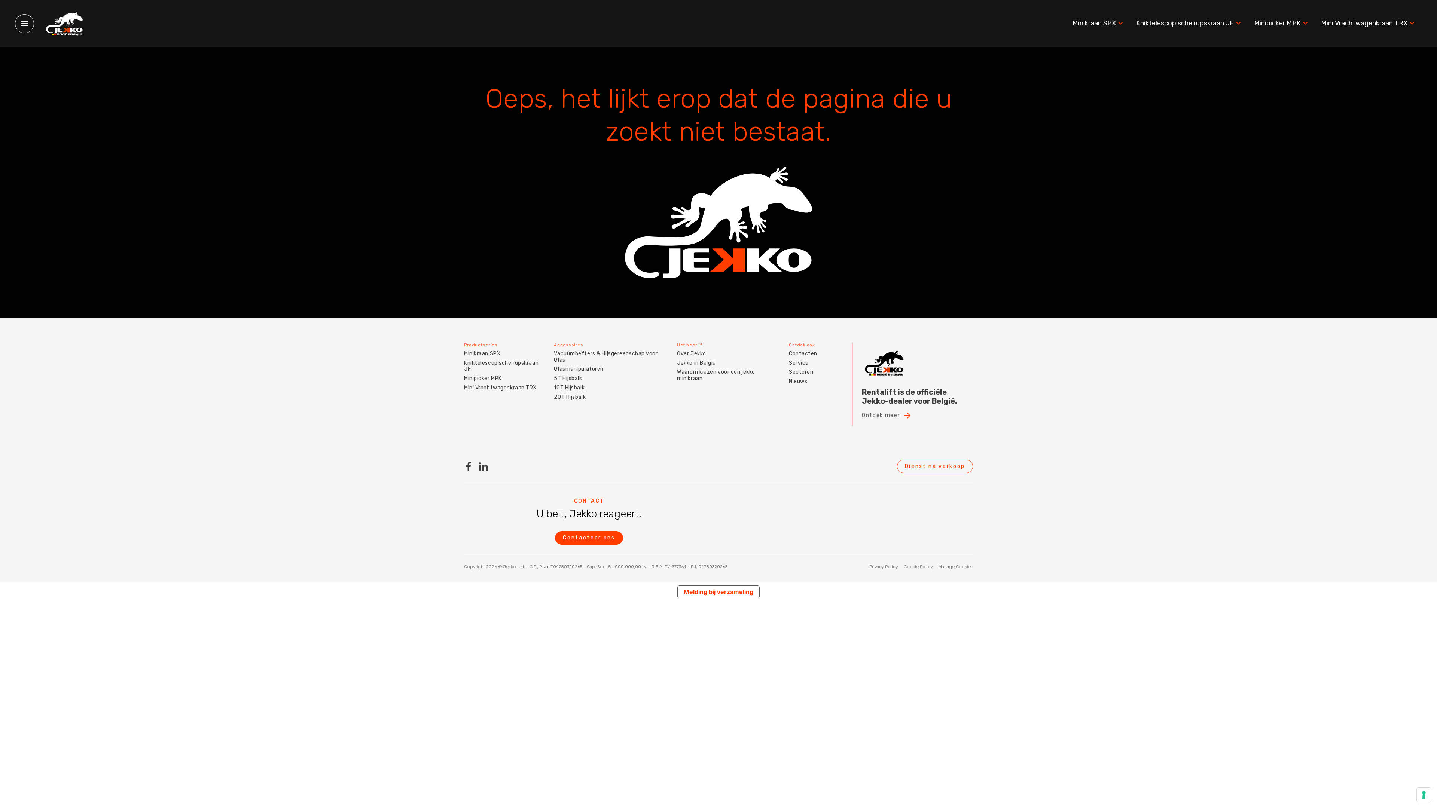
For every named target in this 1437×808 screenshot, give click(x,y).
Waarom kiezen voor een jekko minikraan (716, 375)
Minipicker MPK (1277, 23)
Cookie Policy (918, 566)
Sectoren (801, 372)
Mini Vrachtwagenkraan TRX (1364, 23)
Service (799, 363)
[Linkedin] (483, 466)
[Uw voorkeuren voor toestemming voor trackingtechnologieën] (1424, 795)
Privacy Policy (883, 566)
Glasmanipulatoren (579, 369)
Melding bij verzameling (718, 592)
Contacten (803, 354)
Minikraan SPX (1094, 23)
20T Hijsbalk (570, 397)
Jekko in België (696, 363)
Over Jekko (691, 354)
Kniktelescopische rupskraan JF (1185, 23)
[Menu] (24, 23)
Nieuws (798, 381)
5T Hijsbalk (568, 378)
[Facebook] (468, 466)
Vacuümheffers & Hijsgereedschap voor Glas (606, 357)
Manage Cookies (956, 566)
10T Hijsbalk (569, 388)
